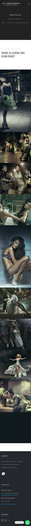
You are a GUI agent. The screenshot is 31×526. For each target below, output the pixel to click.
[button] (27, 522)
